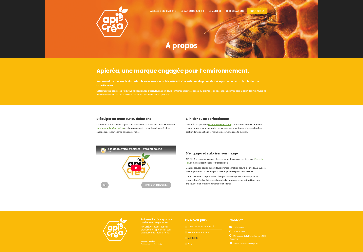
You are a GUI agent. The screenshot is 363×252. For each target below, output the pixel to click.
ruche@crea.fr (240, 227)
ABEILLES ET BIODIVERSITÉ (201, 227)
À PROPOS (193, 238)
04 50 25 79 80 (239, 231)
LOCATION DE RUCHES (198, 232)
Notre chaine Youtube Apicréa (246, 243)
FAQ (190, 244)
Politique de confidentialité (151, 244)
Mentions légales (148, 241)
